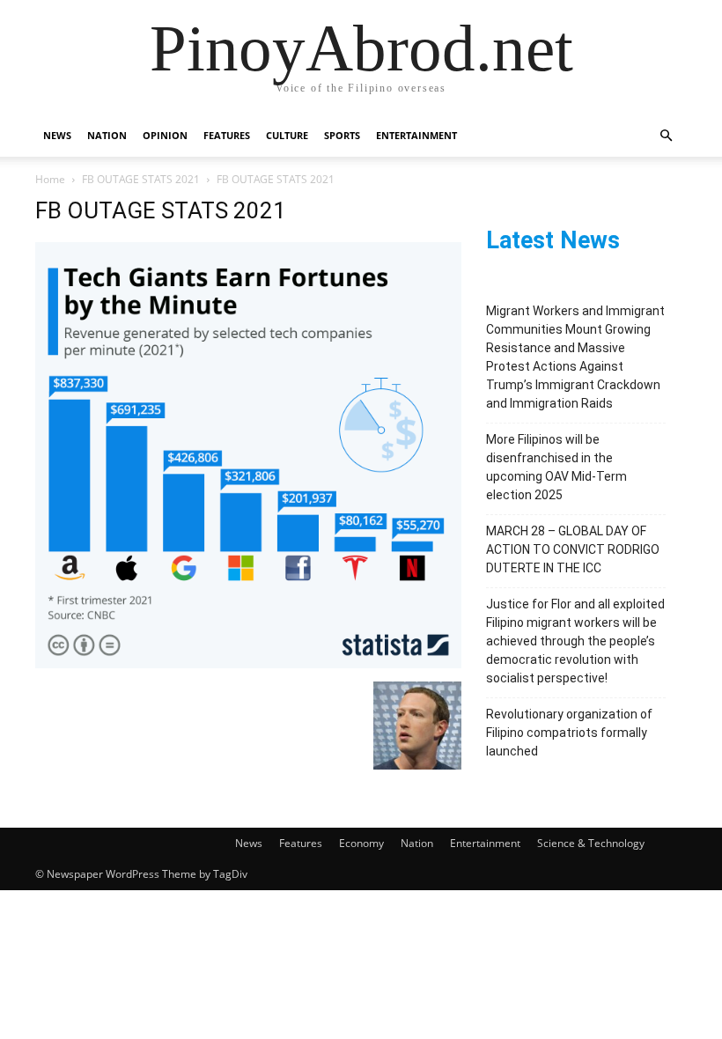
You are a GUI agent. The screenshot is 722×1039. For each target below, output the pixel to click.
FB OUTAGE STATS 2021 (141, 179)
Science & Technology (591, 843)
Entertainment (416, 135)
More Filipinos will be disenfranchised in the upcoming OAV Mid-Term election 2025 (556, 467)
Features (226, 135)
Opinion (165, 135)
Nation (107, 135)
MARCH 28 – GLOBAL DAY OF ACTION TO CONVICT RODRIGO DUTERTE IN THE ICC (572, 549)
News (57, 135)
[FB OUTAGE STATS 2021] (248, 663)
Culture (287, 135)
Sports (342, 135)
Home (50, 179)
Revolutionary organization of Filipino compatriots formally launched (569, 732)
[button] (666, 136)
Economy (361, 843)
